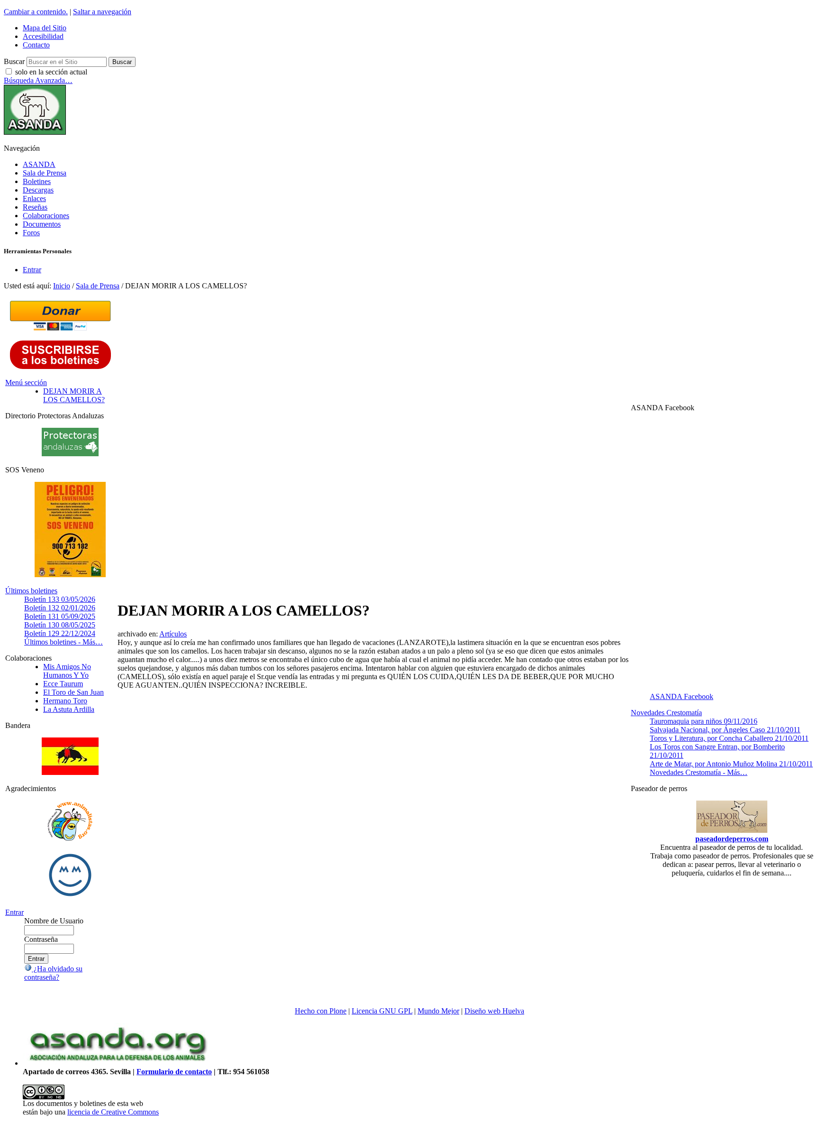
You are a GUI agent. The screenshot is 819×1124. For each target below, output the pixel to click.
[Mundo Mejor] (70, 896)
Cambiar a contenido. (36, 12)
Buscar (14, 61)
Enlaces (34, 198)
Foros (31, 233)
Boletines (37, 181)
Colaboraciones (46, 216)
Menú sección (26, 382)
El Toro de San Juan (73, 692)
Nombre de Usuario (53, 921)
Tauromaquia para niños (703, 721)
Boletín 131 (59, 616)
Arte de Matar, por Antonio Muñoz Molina (731, 764)
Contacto (36, 45)
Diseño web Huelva (494, 1011)
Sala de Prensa (44, 173)
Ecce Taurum (63, 684)
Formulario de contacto (174, 1072)
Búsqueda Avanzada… (38, 80)
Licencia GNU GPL (382, 1011)
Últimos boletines (31, 591)
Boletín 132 (59, 608)
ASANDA (39, 164)
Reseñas (35, 207)
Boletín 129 (59, 633)
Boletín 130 (59, 625)
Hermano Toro (65, 701)
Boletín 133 (59, 599)
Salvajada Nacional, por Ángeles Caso (725, 730)
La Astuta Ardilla (68, 709)
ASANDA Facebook (681, 696)
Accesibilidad (43, 36)
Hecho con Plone (320, 1011)
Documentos (42, 224)
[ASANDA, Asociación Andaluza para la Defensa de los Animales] (117, 1063)
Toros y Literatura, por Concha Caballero (729, 738)
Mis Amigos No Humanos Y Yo (67, 671)
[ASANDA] (35, 132)
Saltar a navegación (102, 12)
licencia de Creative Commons (113, 1112)
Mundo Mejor (438, 1011)
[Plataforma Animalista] (70, 839)
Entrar (32, 270)
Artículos (173, 634)
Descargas (38, 190)
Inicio (61, 286)
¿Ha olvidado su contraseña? (53, 973)
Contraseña (41, 939)
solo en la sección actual (51, 72)
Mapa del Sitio (44, 28)
